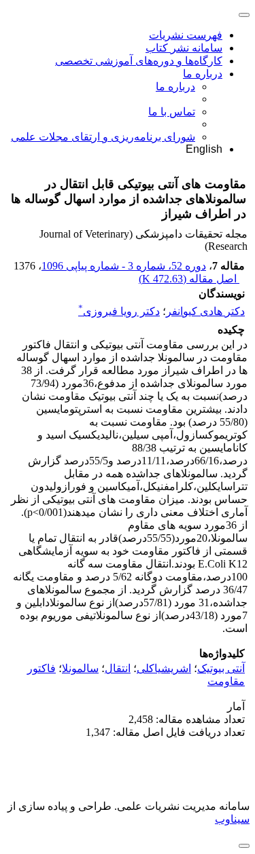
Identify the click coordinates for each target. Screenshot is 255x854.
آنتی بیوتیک (221, 668)
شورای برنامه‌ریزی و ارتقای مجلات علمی (103, 137)
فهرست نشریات (185, 35)
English (204, 149)
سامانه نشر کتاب (184, 48)
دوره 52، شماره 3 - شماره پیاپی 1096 (123, 266)
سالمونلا (80, 668)
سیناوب (232, 819)
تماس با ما (171, 111)
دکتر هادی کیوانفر (205, 311)
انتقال (118, 668)
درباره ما (202, 73)
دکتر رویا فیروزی (119, 311)
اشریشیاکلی (164, 668)
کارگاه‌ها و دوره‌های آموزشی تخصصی (138, 61)
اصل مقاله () (189, 278)
